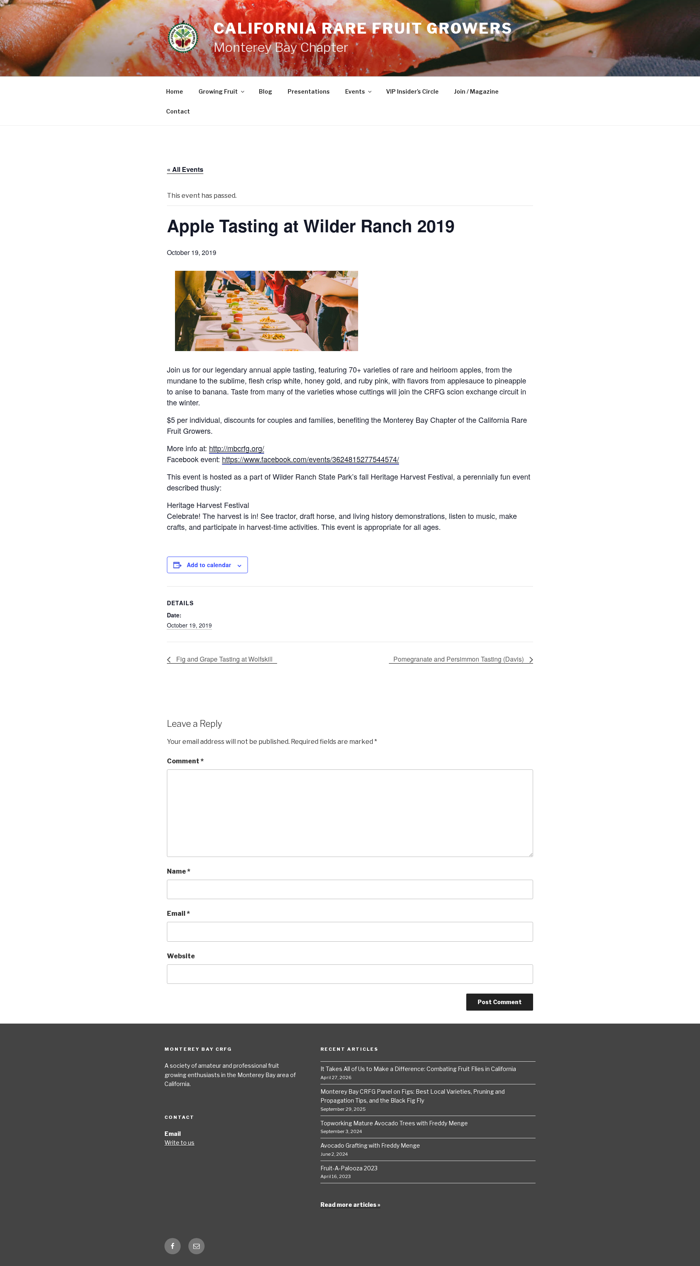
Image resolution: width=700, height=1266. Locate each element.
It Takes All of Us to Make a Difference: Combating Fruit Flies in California (418, 1068)
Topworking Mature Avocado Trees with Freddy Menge (394, 1123)
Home (174, 91)
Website (181, 956)
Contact (178, 111)
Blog (265, 91)
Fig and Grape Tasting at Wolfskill (224, 659)
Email (178, 913)
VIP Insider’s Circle (412, 91)
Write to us (179, 1142)
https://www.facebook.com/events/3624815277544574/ (310, 459)
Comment (185, 761)
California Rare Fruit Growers (363, 28)
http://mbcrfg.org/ (236, 448)
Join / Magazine (476, 91)
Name (178, 871)
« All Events (185, 169)
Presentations (309, 91)
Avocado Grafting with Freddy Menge (370, 1145)
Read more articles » (350, 1204)
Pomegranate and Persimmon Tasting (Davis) (459, 659)
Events (355, 91)
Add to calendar (209, 565)
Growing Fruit (218, 91)
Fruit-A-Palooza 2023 (349, 1168)
